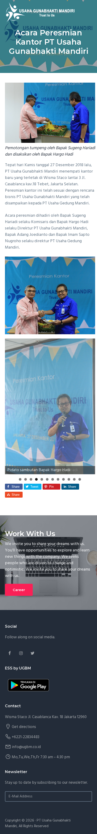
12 (79, 479)
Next (89, 405)
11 (74, 479)
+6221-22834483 (25, 737)
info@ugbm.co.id (26, 747)
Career (19, 590)
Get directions (24, 727)
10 (69, 479)
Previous (10, 405)
